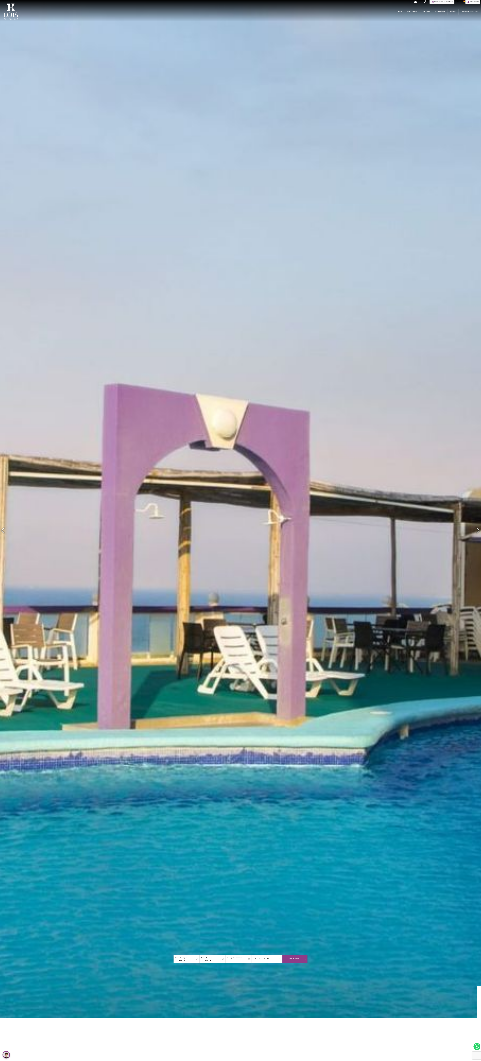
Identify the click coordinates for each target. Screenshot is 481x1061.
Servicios (426, 12)
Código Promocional (234, 958)
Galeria (453, 12)
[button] (478, 530)
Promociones (440, 12)
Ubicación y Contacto (469, 12)
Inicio (400, 12)
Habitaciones (412, 12)
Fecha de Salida (206, 958)
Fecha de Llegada (181, 958)
